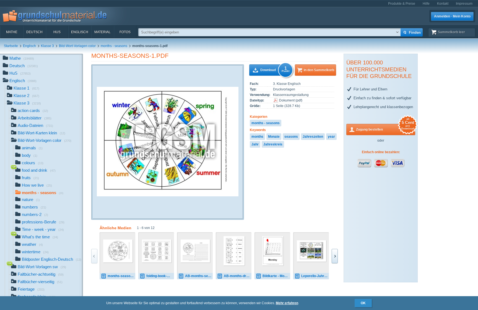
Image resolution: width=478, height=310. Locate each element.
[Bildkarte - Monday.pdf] (273, 250)
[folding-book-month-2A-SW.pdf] (156, 250)
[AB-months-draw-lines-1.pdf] (234, 250)
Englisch (79, 32)
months (257, 137)
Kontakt (442, 4)
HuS (57, 32)
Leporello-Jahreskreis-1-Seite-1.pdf (315, 276)
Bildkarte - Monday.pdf (276, 276)
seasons (291, 137)
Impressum (464, 4)
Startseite (11, 46)
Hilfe (426, 4)
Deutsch (34, 32)
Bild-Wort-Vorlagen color (77, 46)
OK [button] (363, 303)
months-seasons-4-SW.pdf (121, 276)
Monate (274, 137)
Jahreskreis (272, 144)
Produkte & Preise (401, 4)
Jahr (255, 144)
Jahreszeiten (313, 137)
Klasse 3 (47, 46)
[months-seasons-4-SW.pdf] (118, 250)
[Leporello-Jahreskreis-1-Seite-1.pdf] (311, 251)
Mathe (11, 32)
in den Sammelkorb (319, 70)
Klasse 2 (26, 95)
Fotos (125, 32)
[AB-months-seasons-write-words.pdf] (195, 250)
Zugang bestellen (385, 127)
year (331, 137)
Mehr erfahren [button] (287, 303)
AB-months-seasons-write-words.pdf (199, 276)
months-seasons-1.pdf (129, 55)
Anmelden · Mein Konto (452, 16)
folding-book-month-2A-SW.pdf (160, 276)
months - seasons (114, 46)
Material (102, 32)
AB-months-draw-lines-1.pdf (237, 276)
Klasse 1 (26, 88)
